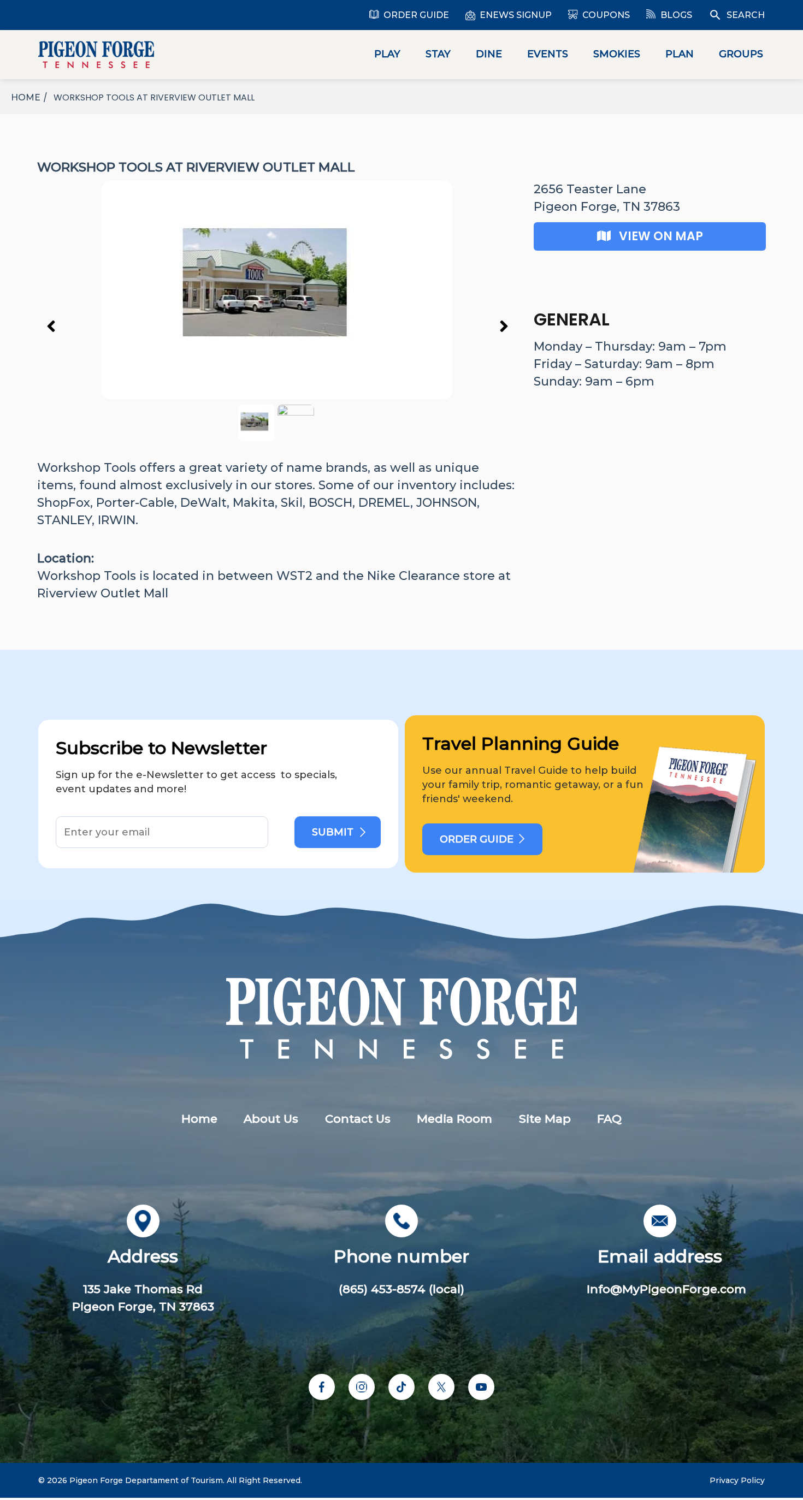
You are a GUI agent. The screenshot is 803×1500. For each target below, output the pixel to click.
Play (387, 54)
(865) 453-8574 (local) (401, 1289)
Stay (438, 54)
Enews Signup (516, 15)
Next (503, 325)
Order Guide (416, 15)
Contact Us (358, 1118)
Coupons (606, 15)
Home (199, 1118)
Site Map (545, 1118)
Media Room (454, 1118)
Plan (679, 54)
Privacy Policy (737, 1480)
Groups (741, 54)
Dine (489, 54)
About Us (271, 1118)
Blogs (676, 15)
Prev (50, 325)
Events (547, 54)
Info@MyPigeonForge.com (666, 1289)
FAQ (609, 1118)
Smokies (616, 54)
